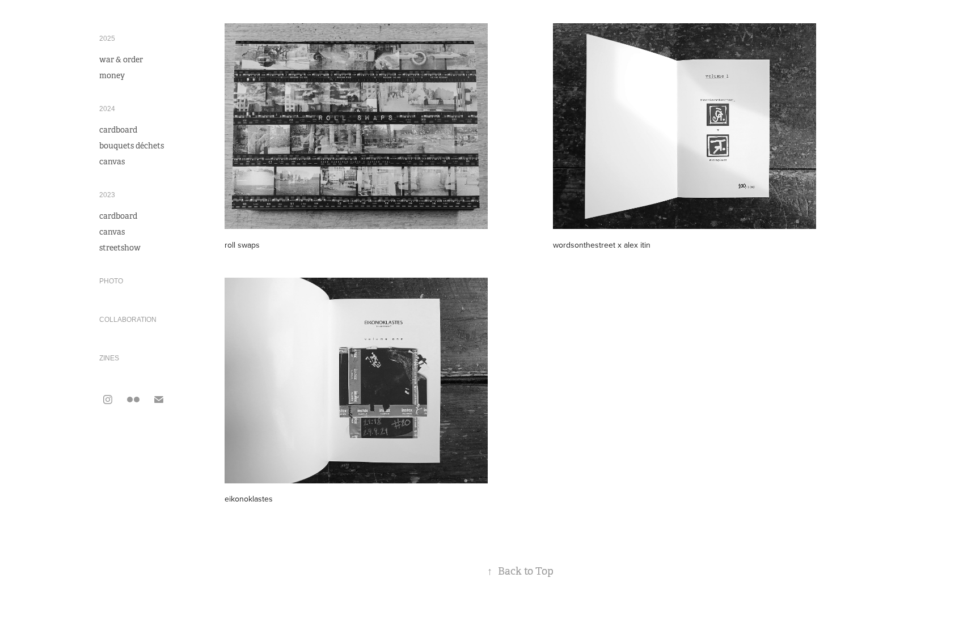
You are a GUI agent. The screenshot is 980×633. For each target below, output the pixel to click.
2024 (107, 109)
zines (109, 358)
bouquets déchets (131, 146)
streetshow (120, 248)
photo (111, 281)
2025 (107, 39)
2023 (107, 195)
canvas (112, 161)
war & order (121, 59)
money (112, 75)
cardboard (118, 130)
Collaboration (128, 320)
